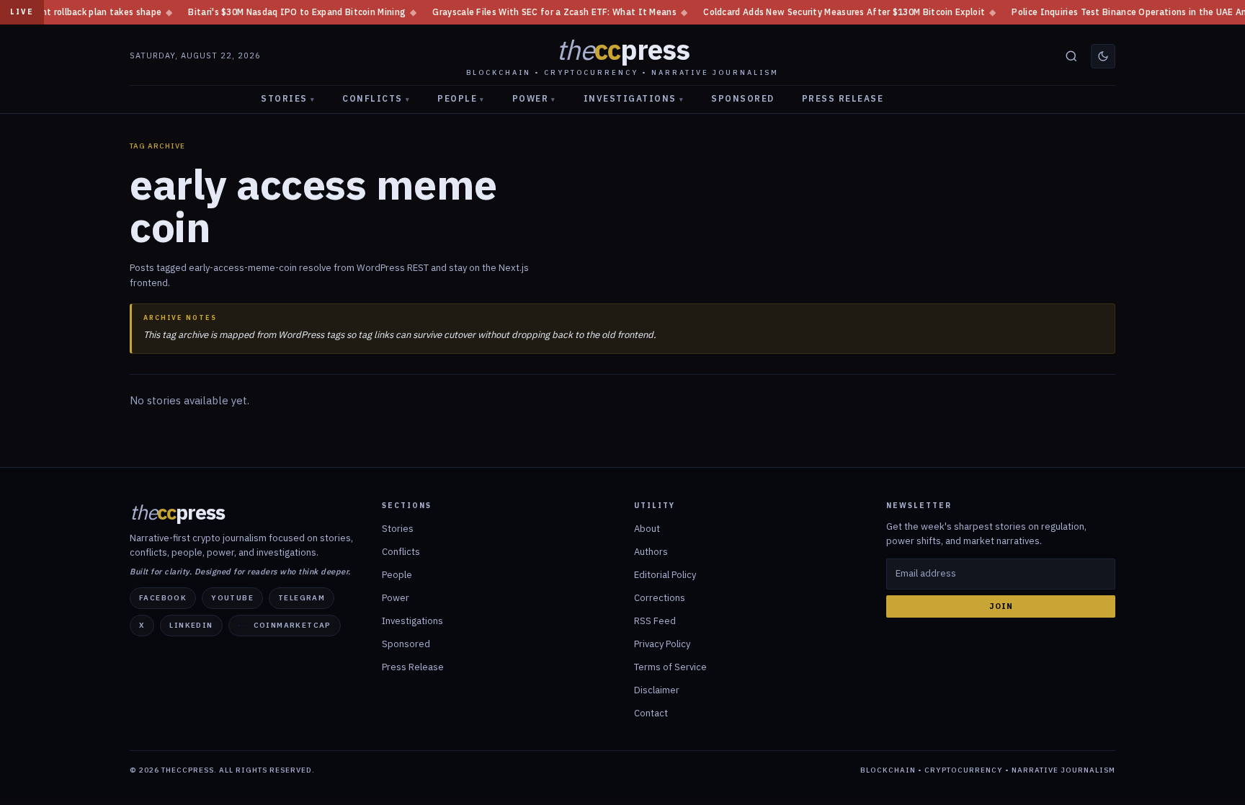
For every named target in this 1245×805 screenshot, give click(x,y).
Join (1001, 606)
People (461, 98)
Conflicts (376, 98)
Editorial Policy (665, 575)
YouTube (232, 597)
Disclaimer (656, 690)
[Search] (1071, 56)
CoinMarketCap (292, 625)
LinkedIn (191, 625)
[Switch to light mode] (1103, 56)
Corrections (659, 598)
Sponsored (743, 98)
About (647, 528)
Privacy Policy (662, 644)
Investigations (634, 98)
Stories (288, 98)
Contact (651, 713)
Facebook (163, 597)
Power (534, 98)
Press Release (843, 98)
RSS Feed (655, 621)
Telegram (301, 597)
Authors (651, 552)
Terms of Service (670, 667)
